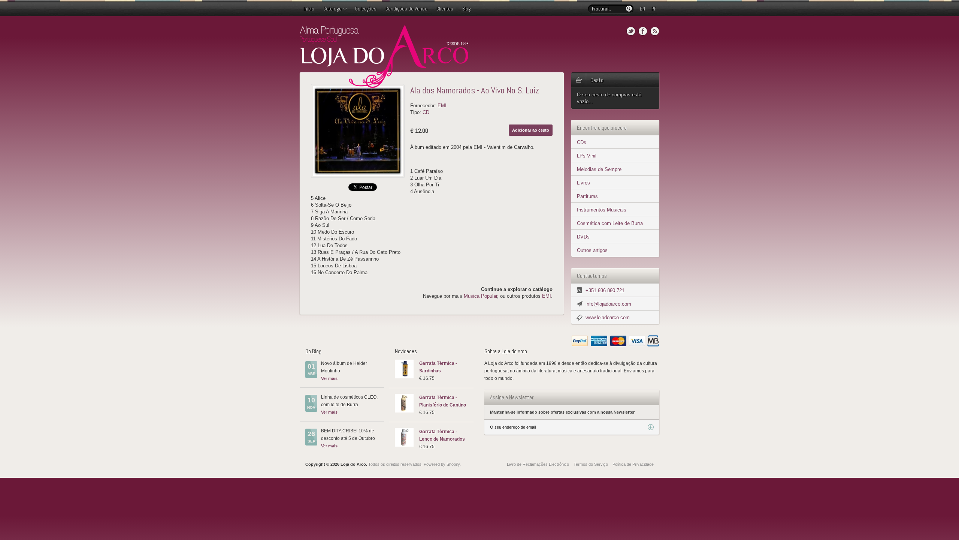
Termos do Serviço (591, 464)
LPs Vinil (586, 156)
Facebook (642, 31)
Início (308, 9)
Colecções (365, 9)
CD (426, 112)
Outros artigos (592, 250)
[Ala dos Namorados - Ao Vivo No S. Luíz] (358, 131)
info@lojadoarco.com (608, 304)
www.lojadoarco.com (608, 317)
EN (642, 9)
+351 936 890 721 (605, 290)
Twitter (630, 31)
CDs (581, 142)
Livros (583, 183)
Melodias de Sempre (599, 169)
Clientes (444, 9)
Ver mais (329, 378)
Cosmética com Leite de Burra (610, 223)
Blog (466, 9)
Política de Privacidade (633, 464)
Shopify (453, 464)
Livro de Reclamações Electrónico (538, 464)
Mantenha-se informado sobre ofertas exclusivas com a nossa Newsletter (562, 412)
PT (653, 9)
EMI (442, 105)
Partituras (587, 196)
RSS (654, 31)
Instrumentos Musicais (601, 210)
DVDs (583, 237)
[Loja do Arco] (384, 84)
